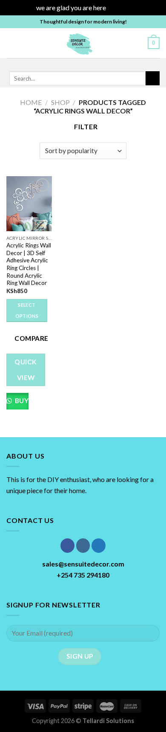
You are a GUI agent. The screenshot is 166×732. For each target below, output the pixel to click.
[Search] (138, 43)
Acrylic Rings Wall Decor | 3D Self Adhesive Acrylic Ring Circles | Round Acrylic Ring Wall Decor (28, 264)
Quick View (25, 369)
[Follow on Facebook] (64, 63)
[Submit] (153, 78)
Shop (60, 102)
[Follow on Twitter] (86, 63)
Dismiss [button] (118, 7)
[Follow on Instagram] (75, 63)
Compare (31, 338)
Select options (26, 310)
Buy (21, 400)
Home (31, 102)
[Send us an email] (97, 63)
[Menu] (11, 42)
